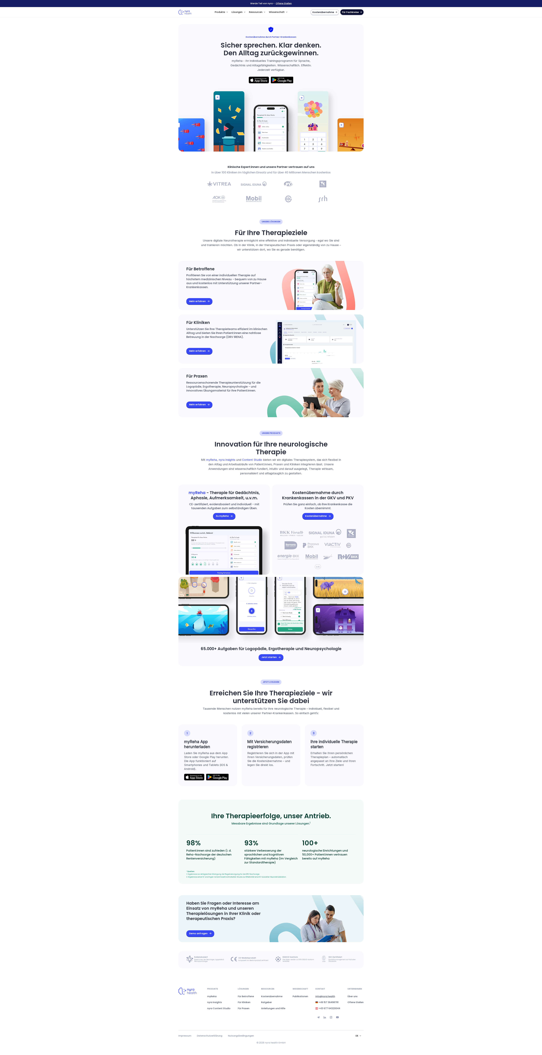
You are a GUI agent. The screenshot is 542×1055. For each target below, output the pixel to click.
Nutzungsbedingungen (241, 1035)
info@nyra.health (325, 996)
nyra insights (227, 459)
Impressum (184, 1035)
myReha (211, 459)
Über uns (353, 996)
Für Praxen (243, 1008)
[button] (221, 12)
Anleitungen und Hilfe (273, 1008)
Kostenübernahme (271, 996)
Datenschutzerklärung (209, 1035)
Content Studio (252, 459)
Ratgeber (266, 1002)
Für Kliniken (244, 1002)
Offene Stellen (284, 3)
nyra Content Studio (218, 1008)
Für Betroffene (246, 996)
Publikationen (300, 996)
